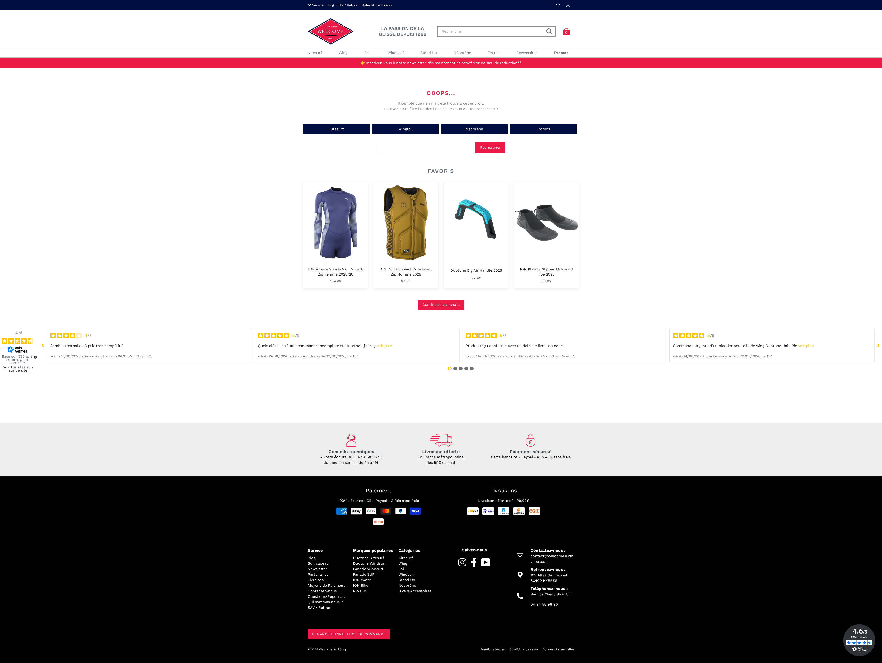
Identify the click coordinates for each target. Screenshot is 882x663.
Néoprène (474, 129)
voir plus (384, 346)
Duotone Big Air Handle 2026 (476, 270)
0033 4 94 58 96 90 (365, 457)
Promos (543, 129)
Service (318, 5)
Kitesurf (336, 129)
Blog (330, 5)
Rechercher (490, 147)
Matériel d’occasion (376, 5)
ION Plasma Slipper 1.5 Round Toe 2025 (546, 271)
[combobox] (496, 31)
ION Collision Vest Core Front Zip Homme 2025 (406, 271)
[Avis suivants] (878, 345)
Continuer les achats (441, 304)
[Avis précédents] (43, 345)
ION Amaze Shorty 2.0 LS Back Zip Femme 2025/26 (335, 271)
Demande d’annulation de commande (349, 634)
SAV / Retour (347, 5)
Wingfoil (405, 129)
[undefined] (35, 357)
